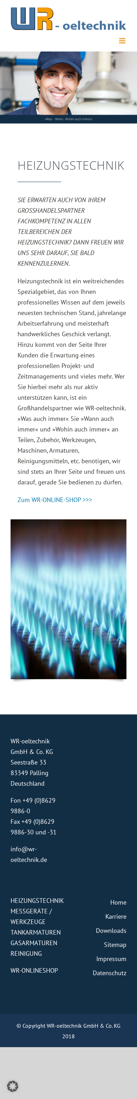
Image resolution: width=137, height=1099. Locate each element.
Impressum (111, 959)
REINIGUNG (26, 953)
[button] (12, 1086)
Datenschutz (109, 973)
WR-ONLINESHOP (34, 970)
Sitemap (115, 945)
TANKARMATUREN (36, 932)
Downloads (111, 930)
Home (118, 902)
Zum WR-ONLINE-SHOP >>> (55, 500)
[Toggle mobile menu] (122, 40)
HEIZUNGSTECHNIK (37, 900)
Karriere (115, 916)
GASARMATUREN (34, 943)
